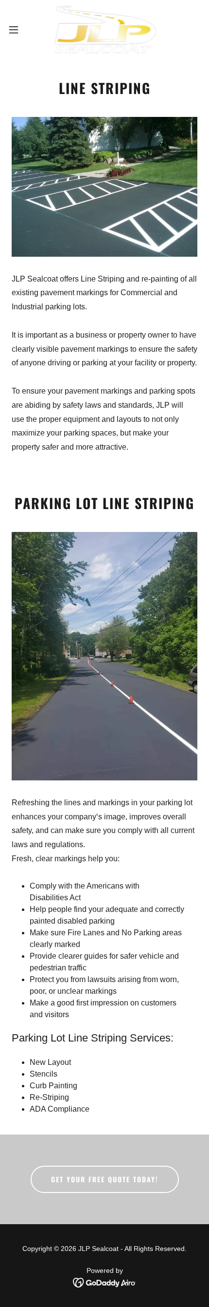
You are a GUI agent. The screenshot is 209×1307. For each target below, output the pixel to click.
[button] (19, 29)
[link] (104, 29)
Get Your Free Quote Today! (104, 1179)
